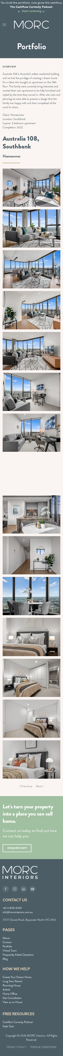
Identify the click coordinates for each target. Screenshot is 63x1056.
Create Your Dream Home (17, 977)
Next (39, 786)
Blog (5, 959)
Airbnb (6, 990)
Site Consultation (12, 998)
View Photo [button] (31, 187)
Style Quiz (8, 1026)
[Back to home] (31, 25)
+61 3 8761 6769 (12, 908)
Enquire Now (17, 848)
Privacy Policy (16, 1047)
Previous (26, 786)
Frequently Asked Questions (18, 955)
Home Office (10, 994)
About (6, 938)
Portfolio (7, 946)
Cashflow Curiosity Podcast (18, 1022)
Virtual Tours (10, 951)
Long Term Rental (12, 981)
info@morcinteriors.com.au (18, 912)
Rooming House (11, 985)
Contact (7, 942)
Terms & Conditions (43, 1047)
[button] (4, 25)
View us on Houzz (12, 1002)
